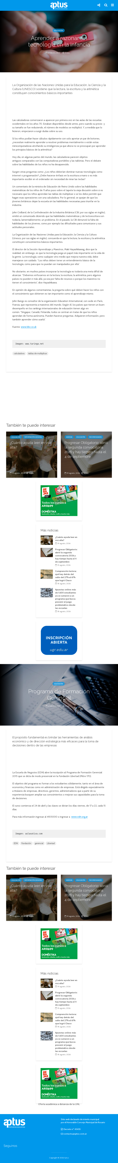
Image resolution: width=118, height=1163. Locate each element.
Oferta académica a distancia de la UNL (59, 1104)
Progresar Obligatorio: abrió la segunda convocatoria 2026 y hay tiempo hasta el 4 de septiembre (86, 449)
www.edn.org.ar (79, 816)
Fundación (26, 843)
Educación (58, 31)
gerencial (39, 843)
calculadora (19, 353)
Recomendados (95, 437)
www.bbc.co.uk (28, 326)
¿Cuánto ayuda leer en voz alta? (30, 445)
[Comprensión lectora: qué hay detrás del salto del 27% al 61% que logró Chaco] (47, 573)
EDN (16, 843)
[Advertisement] (60, 106)
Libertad (51, 843)
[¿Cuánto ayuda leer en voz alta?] (31, 454)
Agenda (69, 437)
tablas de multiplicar (37, 353)
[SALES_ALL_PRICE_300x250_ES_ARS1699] (59, 500)
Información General (33, 437)
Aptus (66, 1158)
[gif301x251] (59, 640)
